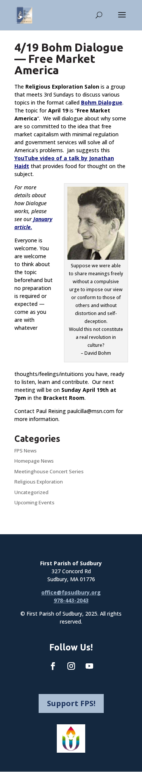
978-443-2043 (71, 600)
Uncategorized (31, 492)
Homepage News (34, 460)
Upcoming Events (34, 502)
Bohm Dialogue (101, 102)
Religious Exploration (38, 481)
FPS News (25, 450)
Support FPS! (71, 703)
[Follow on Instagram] (71, 666)
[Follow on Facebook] (53, 666)
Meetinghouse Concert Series (49, 471)
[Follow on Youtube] (89, 666)
